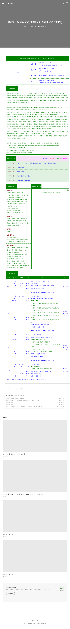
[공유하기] (12, 388)
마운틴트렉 (35, 620)
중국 (7, 395)
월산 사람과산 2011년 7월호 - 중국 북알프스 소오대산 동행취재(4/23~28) (24, 407)
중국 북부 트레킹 (12, 395)
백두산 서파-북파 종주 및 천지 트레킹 (15, 398)
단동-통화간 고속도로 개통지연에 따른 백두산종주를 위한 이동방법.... (23, 400)
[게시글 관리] (14, 388)
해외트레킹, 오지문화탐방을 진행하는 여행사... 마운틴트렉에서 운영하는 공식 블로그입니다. (29, 590)
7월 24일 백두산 (10, 402)
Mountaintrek (7, 3)
